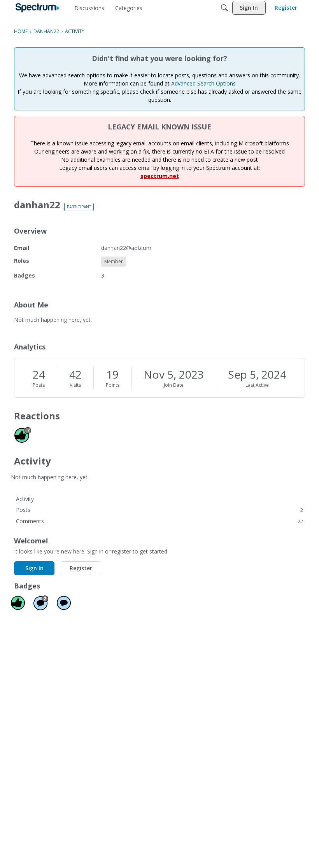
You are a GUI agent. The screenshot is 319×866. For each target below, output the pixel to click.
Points (112, 385)
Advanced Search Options (203, 83)
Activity (25, 499)
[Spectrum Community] (38, 7)
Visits (75, 385)
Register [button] (81, 568)
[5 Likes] (18, 602)
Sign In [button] (34, 568)
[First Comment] (63, 602)
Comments (159, 521)
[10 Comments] (40, 602)
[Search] (224, 8)
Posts (39, 385)
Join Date (174, 385)
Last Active (257, 385)
